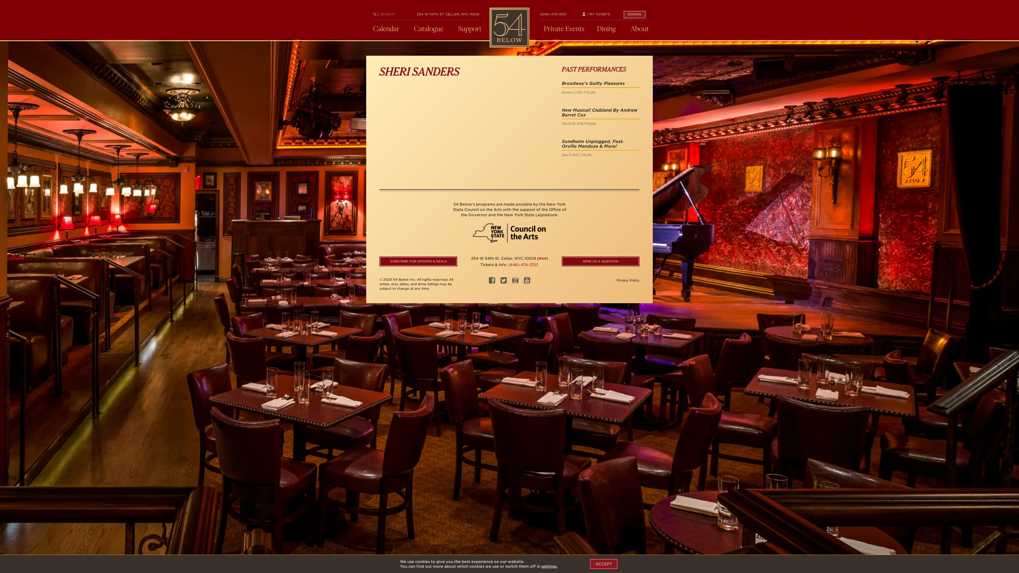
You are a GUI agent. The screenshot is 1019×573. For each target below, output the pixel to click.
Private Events (564, 28)
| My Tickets (598, 14)
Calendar (386, 28)
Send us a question (600, 261)
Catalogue (428, 28)
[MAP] (542, 259)
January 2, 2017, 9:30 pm (578, 92)
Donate (634, 14)
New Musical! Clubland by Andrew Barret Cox (599, 113)
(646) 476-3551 (553, 14)
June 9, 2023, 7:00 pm (576, 154)
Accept (603, 564)
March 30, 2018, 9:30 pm (579, 123)
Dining (606, 28)
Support (470, 28)
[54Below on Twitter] (503, 282)
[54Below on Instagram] (515, 282)
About (640, 28)
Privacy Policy (628, 280)
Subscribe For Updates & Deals (418, 261)
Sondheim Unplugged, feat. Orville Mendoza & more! (593, 144)
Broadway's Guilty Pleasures (593, 83)
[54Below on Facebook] (492, 282)
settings (549, 566)
